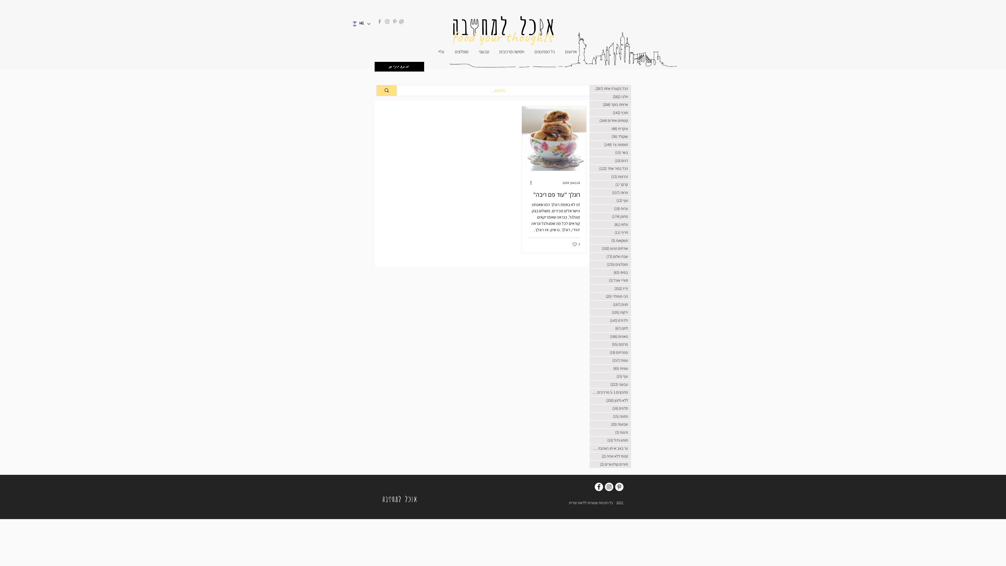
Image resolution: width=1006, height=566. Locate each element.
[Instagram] (387, 21)
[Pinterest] (395, 21)
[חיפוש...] (386, 90)
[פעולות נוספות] (529, 182)
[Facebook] (379, 21)
